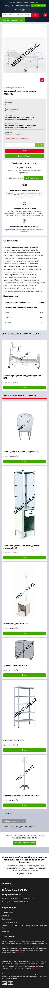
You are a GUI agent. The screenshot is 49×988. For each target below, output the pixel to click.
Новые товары (7, 912)
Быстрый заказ (24, 156)
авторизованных (12, 119)
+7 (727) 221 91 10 (9, 5)
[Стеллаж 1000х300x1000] (24, 708)
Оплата (19, 2)
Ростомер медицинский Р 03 (15, 624)
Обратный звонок (39, 5)
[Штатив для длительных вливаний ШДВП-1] (24, 773)
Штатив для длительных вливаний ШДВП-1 (21, 796)
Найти (35, 15)
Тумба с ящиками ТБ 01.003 (15, 666)
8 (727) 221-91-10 (24, 168)
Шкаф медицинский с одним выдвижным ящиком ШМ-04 (21, 547)
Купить (24, 151)
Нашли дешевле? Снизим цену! (17, 138)
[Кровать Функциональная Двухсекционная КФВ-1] (24, 356)
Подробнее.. (36, 968)
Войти (37, 2)
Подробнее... (20, 952)
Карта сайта (6, 931)
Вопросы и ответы (28, 2)
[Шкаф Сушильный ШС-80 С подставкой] (24, 424)
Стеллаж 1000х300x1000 (13, 740)
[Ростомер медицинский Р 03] (24, 591)
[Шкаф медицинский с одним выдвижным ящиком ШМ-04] (24, 504)
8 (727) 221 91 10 (24, 873)
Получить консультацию (24, 843)
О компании (6, 919)
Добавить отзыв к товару (13, 821)
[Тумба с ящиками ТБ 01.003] (24, 650)
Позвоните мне (34, 178)
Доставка (12, 2)
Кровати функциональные (13, 88)
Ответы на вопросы (9, 922)
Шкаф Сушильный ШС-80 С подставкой (20, 452)
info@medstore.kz (23, 5)
